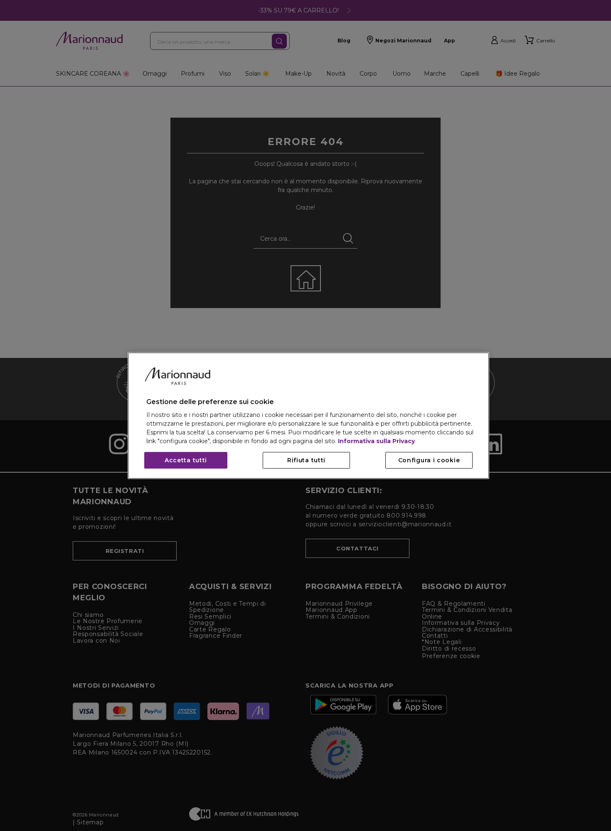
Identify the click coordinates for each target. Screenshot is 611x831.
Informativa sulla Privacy (376, 441)
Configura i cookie (429, 460)
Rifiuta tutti (306, 460)
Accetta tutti (186, 460)
